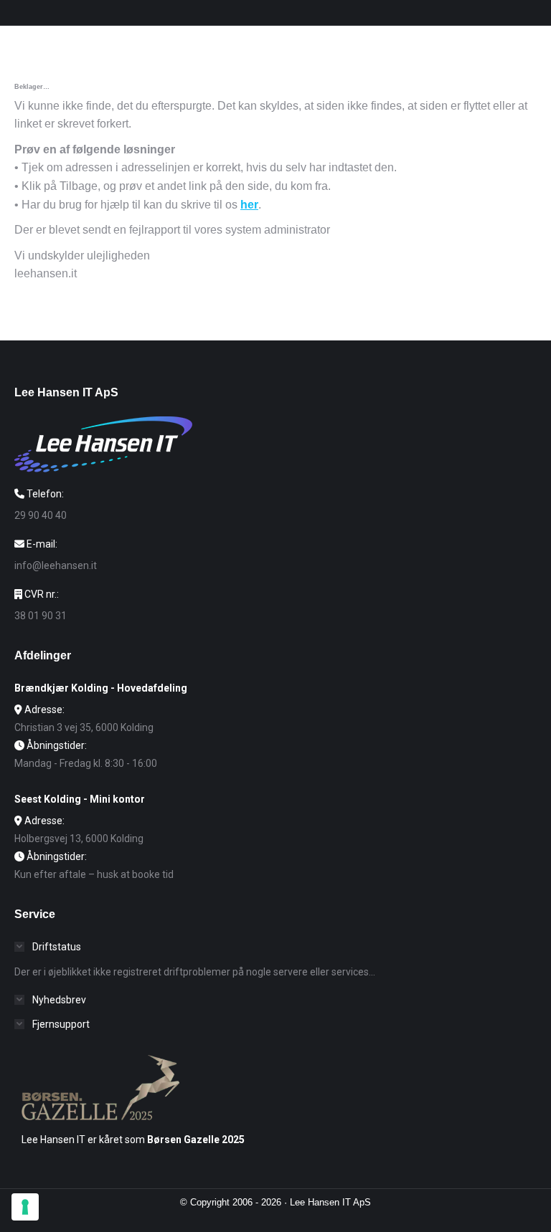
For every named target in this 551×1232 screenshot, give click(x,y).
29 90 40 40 (40, 515)
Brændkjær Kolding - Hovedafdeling (100, 688)
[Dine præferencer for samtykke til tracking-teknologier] (25, 1207)
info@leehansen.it (55, 565)
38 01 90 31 (40, 615)
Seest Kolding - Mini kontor (79, 799)
